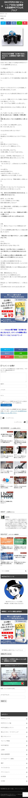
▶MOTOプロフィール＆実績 (14, 601)
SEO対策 (3, 776)
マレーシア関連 (5, 741)
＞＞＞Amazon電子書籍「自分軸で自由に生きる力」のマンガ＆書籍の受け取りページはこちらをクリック (14, 332)
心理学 (3, 749)
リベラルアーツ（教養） (8, 758)
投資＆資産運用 (5, 754)
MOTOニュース (5, 718)
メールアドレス (5, 694)
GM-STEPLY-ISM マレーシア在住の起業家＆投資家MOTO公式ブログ (14, 6)
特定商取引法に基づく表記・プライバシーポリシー (13, 788)
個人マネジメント (6, 736)
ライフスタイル (5, 767)
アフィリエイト (5, 772)
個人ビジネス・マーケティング (9, 732)
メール (3, 389)
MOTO (7, 517)
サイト (2, 395)
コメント (3, 371)
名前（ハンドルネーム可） (8, 688)
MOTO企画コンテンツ (7, 727)
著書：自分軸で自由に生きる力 (14, 603)
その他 (3, 781)
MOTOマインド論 (6, 723)
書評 (2, 763)
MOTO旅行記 (5, 745)
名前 (2, 384)
